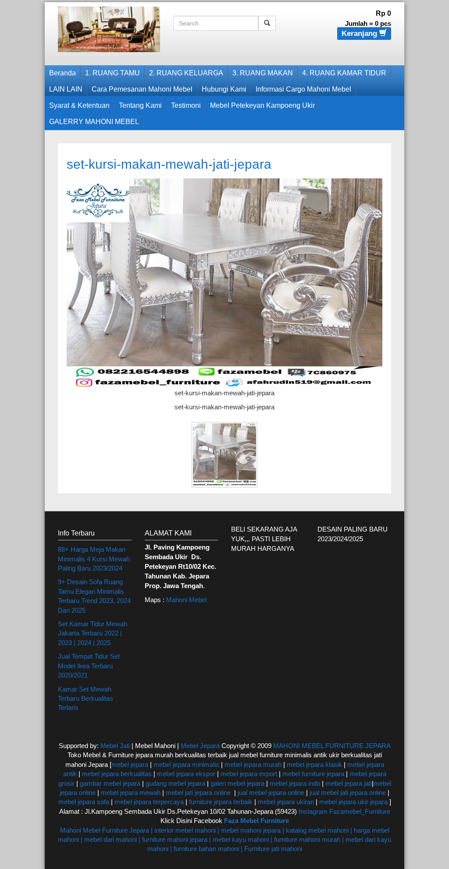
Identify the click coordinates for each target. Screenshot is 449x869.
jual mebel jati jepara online (348, 792)
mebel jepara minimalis (186, 764)
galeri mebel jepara (237, 783)
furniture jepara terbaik (221, 801)
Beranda (62, 73)
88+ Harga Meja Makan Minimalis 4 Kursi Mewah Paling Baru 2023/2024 (94, 559)
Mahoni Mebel (186, 599)
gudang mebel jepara (175, 783)
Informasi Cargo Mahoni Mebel (303, 89)
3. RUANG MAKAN (262, 73)
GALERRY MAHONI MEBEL (94, 121)
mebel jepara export (249, 773)
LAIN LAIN (65, 89)
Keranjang (360, 33)
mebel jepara (129, 764)
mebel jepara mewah (130, 792)
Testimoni (186, 105)
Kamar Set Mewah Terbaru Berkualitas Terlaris (85, 698)
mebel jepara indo (294, 783)
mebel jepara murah (252, 764)
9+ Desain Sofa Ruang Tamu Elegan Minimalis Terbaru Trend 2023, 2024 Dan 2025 (94, 596)
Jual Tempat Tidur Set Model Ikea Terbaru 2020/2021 (89, 666)
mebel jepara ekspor (186, 773)
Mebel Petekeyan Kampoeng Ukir (262, 105)
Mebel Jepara (200, 745)
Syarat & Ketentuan (79, 105)
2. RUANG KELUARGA (186, 73)
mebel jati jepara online (198, 792)
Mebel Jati (115, 745)
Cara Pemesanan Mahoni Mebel (142, 89)
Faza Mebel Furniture (256, 820)
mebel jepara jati (348, 783)
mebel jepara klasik (313, 764)
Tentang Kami (140, 105)
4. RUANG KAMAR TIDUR (344, 73)
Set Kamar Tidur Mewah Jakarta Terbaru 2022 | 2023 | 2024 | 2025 (92, 633)
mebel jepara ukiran (286, 801)
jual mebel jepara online (271, 792)
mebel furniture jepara (313, 773)
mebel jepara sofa (83, 801)
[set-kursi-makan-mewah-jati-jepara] (224, 282)
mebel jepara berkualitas (117, 773)
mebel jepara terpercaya (149, 801)
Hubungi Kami (224, 89)
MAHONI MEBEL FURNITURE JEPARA (331, 745)
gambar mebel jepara (110, 783)
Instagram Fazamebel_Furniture (344, 811)
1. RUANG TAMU (112, 73)
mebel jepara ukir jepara (354, 801)
